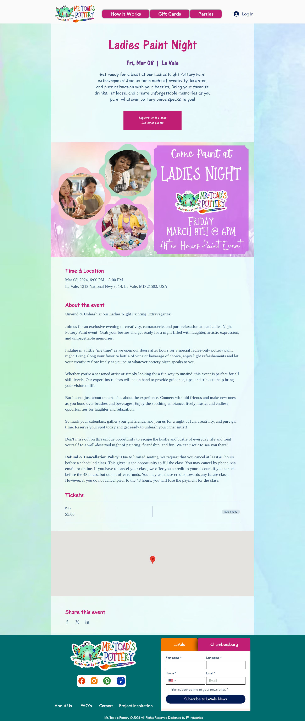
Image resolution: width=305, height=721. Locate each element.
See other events (152, 123)
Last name (214, 657)
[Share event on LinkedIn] (87, 622)
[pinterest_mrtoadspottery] (107, 681)
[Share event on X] (77, 622)
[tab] (179, 644)
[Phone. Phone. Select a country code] (172, 680)
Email (210, 673)
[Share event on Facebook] (67, 622)
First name (174, 657)
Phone (171, 673)
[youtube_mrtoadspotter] (121, 681)
